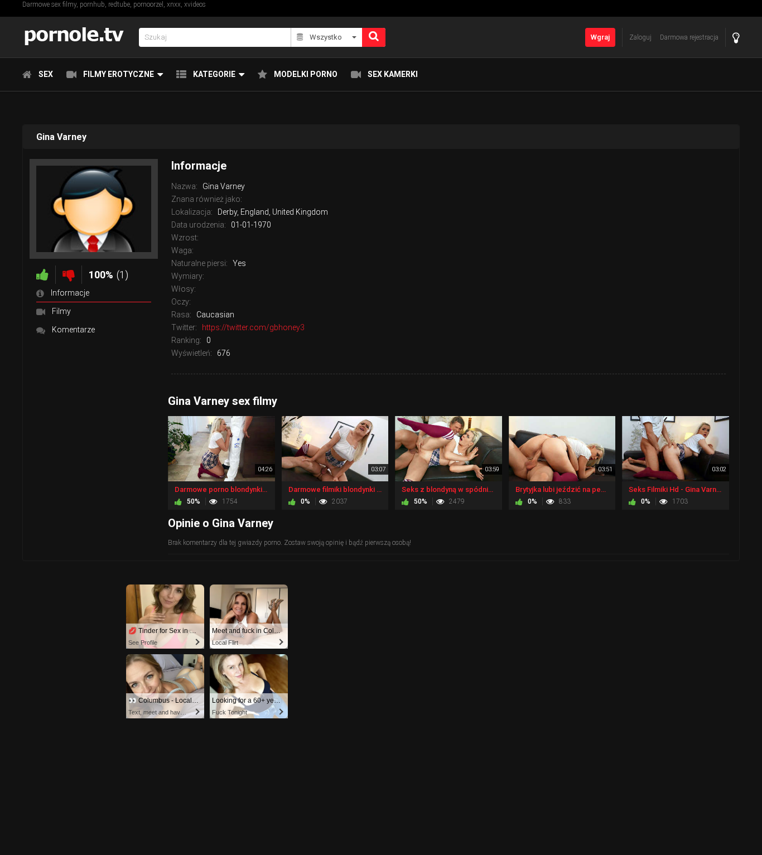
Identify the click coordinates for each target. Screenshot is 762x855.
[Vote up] (42, 274)
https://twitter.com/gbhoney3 (253, 327)
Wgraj (600, 37)
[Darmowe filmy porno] (77, 37)
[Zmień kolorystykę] (736, 37)
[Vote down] (68, 274)
